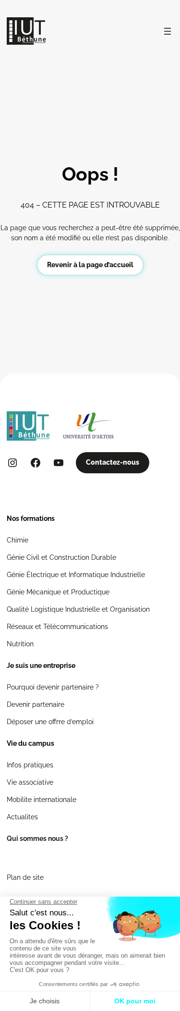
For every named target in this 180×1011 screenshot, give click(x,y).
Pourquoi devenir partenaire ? (53, 687)
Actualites (22, 817)
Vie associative (30, 782)
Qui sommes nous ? (37, 838)
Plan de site (25, 877)
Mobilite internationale (41, 799)
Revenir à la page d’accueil (90, 265)
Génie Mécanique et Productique (58, 592)
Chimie (17, 540)
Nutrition (20, 644)
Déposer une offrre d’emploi (50, 722)
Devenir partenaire (35, 704)
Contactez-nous (112, 462)
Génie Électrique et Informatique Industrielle (76, 575)
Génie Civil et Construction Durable (61, 557)
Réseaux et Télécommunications (57, 626)
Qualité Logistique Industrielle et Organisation (78, 609)
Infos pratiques (30, 765)
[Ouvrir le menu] (167, 31)
